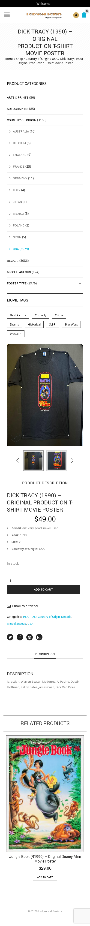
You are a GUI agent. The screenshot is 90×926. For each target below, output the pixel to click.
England (20, 155)
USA (54, 59)
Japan (17, 202)
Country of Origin (37, 59)
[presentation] (18, 460)
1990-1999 (29, 617)
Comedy (40, 315)
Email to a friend (25, 606)
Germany (20, 178)
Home (9, 59)
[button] (45, 877)
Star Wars (71, 324)
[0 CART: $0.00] (85, 16)
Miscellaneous (16, 623)
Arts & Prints (17, 97)
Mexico (18, 213)
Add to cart (43, 589)
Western (15, 334)
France (18, 166)
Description (45, 654)
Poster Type (17, 283)
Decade (66, 617)
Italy (16, 190)
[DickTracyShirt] (45, 395)
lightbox (15, 437)
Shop (19, 59)
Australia (21, 131)
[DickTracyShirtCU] (56, 460)
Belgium (19, 143)
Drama (14, 324)
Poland (18, 225)
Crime (59, 315)
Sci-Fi (52, 324)
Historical (34, 324)
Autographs (17, 109)
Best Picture (18, 315)
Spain (17, 237)
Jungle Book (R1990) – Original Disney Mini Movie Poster (45, 858)
